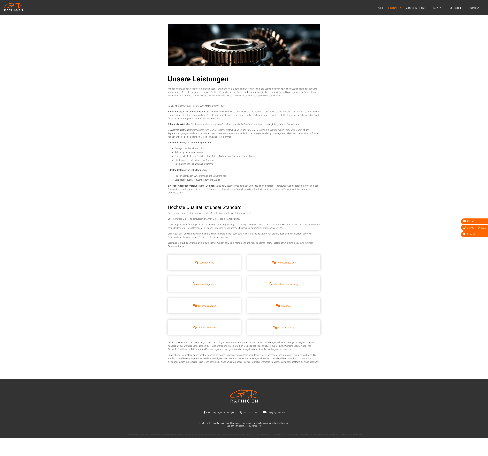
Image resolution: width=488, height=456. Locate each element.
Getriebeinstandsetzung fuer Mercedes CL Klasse (285, 434)
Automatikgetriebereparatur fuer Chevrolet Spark (163, 434)
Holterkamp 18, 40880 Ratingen (220, 412)
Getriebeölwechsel (207, 327)
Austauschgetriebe (286, 262)
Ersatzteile (439, 7)
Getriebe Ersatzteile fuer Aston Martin (352, 434)
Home (380, 7)
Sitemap (284, 423)
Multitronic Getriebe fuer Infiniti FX (262, 434)
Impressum (246, 423)
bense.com (256, 426)
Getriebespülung (286, 327)
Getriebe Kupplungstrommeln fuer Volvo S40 (209, 434)
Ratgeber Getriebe (417, 7)
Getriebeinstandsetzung (286, 284)
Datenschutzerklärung (263, 423)
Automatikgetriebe (207, 284)
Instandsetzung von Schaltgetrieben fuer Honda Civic (237, 434)
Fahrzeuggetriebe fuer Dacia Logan (309, 434)
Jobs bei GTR (458, 7)
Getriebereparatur (207, 306)
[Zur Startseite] (13, 10)
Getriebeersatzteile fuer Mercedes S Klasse (137, 434)
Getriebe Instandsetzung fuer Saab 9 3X (330, 434)
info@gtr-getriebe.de (275, 412)
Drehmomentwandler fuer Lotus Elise (187, 434)
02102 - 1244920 (250, 412)
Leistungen (394, 7)
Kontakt (475, 7)
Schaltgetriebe (207, 262)
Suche (277, 423)
